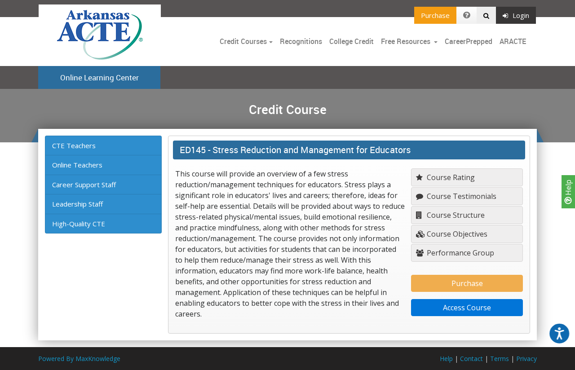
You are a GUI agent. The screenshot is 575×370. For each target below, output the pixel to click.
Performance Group (459, 253)
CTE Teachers (74, 145)
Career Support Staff (84, 184)
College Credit (351, 41)
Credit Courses (243, 41)
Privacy (526, 358)
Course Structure (455, 215)
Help (568, 188)
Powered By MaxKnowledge (79, 358)
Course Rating (450, 177)
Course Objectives (456, 234)
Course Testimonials (460, 196)
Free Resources (405, 41)
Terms (499, 358)
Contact (471, 358)
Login (521, 15)
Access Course (467, 308)
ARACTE (513, 41)
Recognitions (301, 41)
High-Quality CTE (78, 223)
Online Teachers (77, 164)
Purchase (435, 15)
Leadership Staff (77, 203)
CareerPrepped (468, 41)
